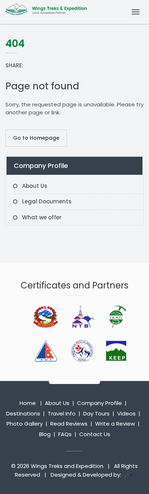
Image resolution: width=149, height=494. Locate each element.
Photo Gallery (25, 423)
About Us (34, 186)
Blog (45, 434)
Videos (126, 413)
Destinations (23, 413)
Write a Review (115, 423)
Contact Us (94, 434)
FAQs (65, 434)
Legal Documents (47, 201)
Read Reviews (69, 423)
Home (28, 403)
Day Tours (96, 413)
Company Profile (99, 403)
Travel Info (62, 413)
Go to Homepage (36, 138)
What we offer (41, 217)
